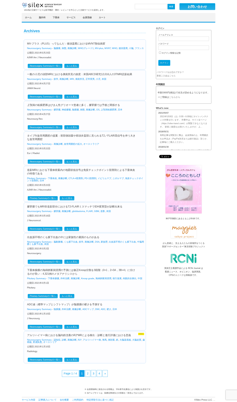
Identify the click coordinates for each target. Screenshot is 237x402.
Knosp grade (87, 278)
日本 (120, 109)
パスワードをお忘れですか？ (170, 72)
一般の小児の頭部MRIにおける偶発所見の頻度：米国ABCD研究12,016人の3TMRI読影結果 (79, 74)
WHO (114, 48)
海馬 (104, 339)
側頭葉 (111, 339)
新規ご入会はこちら (166, 75)
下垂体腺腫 (53, 278)
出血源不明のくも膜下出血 (122, 241)
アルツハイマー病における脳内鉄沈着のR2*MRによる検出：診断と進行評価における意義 (79, 335)
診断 (64, 339)
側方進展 (117, 278)
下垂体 (56, 17)
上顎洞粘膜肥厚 (109, 109)
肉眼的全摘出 (129, 278)
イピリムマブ (104, 178)
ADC (103, 309)
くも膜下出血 (71, 241)
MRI (72, 79)
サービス (71, 17)
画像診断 (72, 48)
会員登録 (87, 17)
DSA (97, 241)
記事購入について (48, 399)
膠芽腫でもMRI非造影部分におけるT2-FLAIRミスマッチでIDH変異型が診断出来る (74, 206)
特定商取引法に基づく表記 (100, 399)
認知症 (57, 339)
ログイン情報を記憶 (171, 53)
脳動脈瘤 (58, 241)
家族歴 (104, 241)
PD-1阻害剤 (90, 178)
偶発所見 (79, 79)
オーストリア (50, 342)
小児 (98, 79)
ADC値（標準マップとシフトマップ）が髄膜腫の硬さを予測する (64, 304)
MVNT (107, 48)
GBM (96, 211)
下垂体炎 (52, 178)
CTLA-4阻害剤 (76, 178)
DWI (97, 309)
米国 (104, 79)
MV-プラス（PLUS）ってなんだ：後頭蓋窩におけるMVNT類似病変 (66, 43)
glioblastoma (78, 211)
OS (97, 109)
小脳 (131, 48)
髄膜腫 (75, 109)
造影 (102, 211)
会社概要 (64, 399)
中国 (140, 278)
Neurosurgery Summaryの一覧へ (45, 66)
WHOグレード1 (86, 48)
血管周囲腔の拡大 (73, 144)
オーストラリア (91, 144)
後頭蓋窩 (123, 48)
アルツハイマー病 (92, 339)
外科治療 (64, 278)
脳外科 (42, 17)
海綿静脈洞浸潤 (103, 278)
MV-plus (99, 48)
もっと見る (71, 66)
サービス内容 (28, 399)
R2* (80, 339)
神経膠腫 (66, 109)
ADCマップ (88, 309)
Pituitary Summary (36, 178)
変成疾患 (37, 342)
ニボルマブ (118, 178)
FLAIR (89, 211)
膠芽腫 (57, 109)
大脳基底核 (125, 339)
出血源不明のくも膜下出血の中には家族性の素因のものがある (63, 237)
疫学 (56, 79)
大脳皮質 (136, 339)
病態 (64, 48)
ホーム (28, 17)
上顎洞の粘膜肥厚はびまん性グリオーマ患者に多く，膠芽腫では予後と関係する (73, 105)
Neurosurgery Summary (39, 48)
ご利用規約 (77, 399)
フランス (139, 48)
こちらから (174, 97)
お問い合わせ (197, 6)
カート (102, 17)
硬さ (109, 309)
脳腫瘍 (57, 48)
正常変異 (90, 79)
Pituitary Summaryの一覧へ (43, 198)
